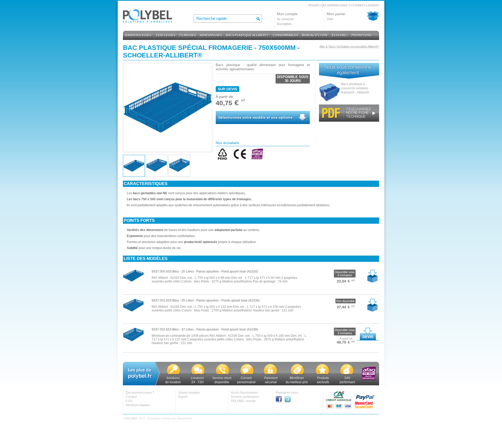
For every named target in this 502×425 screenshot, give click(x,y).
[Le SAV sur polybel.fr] (347, 374)
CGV (129, 401)
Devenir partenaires (245, 397)
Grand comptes (189, 392)
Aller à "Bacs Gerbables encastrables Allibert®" (349, 46)
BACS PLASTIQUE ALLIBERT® (247, 35)
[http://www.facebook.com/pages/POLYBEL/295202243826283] (280, 401)
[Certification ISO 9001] (369, 379)
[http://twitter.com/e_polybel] (288, 401)
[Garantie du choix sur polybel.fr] (173, 374)
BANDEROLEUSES (138, 35)
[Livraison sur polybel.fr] (198, 374)
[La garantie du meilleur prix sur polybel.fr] (297, 374)
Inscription (284, 24)
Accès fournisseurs (244, 392)
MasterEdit (184, 418)
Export (182, 397)
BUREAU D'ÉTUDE (315, 35)
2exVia (166, 418)
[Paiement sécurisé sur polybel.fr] (270, 374)
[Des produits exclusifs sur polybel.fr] (322, 374)
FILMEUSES (188, 35)
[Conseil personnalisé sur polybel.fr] (247, 374)
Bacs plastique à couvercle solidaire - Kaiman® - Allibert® (355, 88)
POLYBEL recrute (243, 401)
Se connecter (285, 19)
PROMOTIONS (362, 35)
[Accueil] (147, 21)
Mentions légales (138, 405)
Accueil (313, 5)
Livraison (372, 5)
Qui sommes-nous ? (335, 5)
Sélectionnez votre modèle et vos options (255, 117)
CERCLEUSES (165, 35)
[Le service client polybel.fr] (222, 374)
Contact (357, 5)
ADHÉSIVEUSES (211, 35)
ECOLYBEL (339, 35)
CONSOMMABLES (285, 35)
